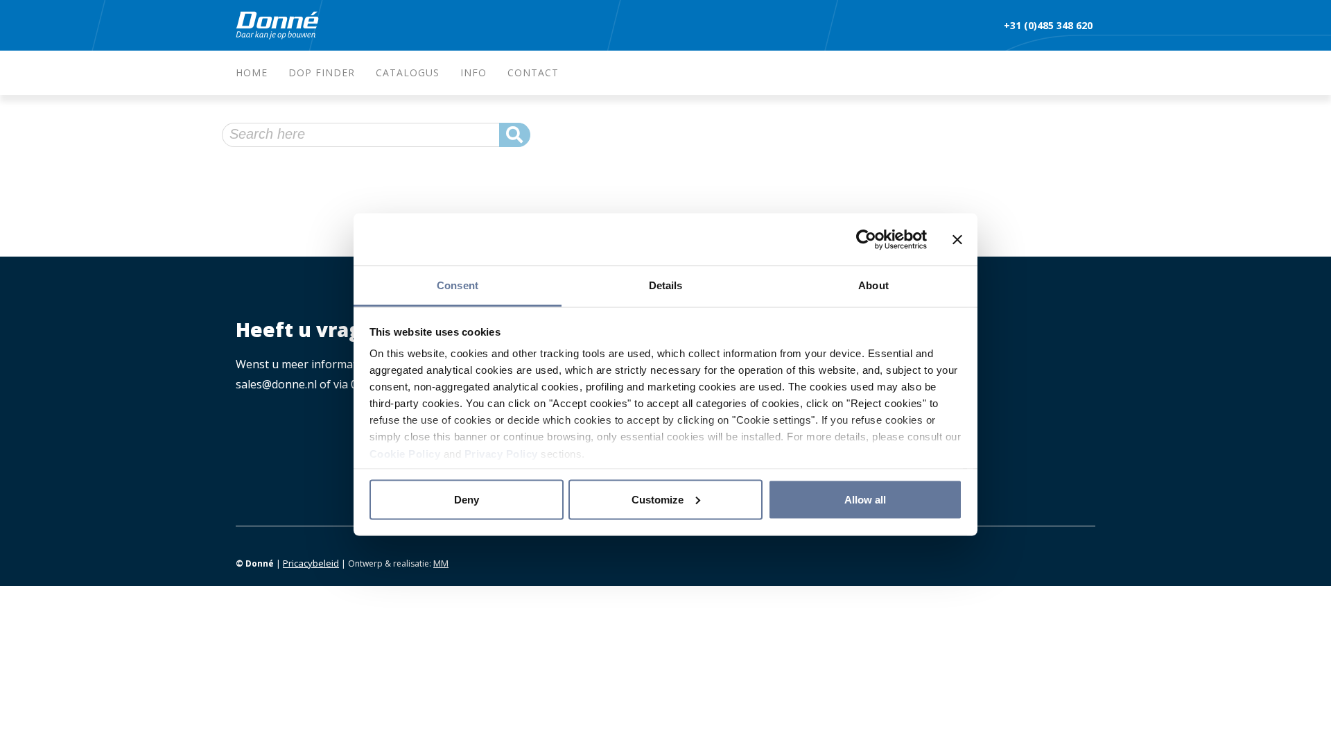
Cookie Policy (405, 454)
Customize (658, 499)
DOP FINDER (321, 72)
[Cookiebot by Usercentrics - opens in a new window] (866, 239)
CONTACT (533, 72)
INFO (473, 72)
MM (441, 563)
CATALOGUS (408, 72)
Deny (466, 499)
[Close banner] (957, 239)
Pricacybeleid (311, 563)
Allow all (865, 499)
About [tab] (873, 285)
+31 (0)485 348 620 (1049, 25)
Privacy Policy (501, 454)
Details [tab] (666, 285)
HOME (252, 72)
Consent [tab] (457, 285)
